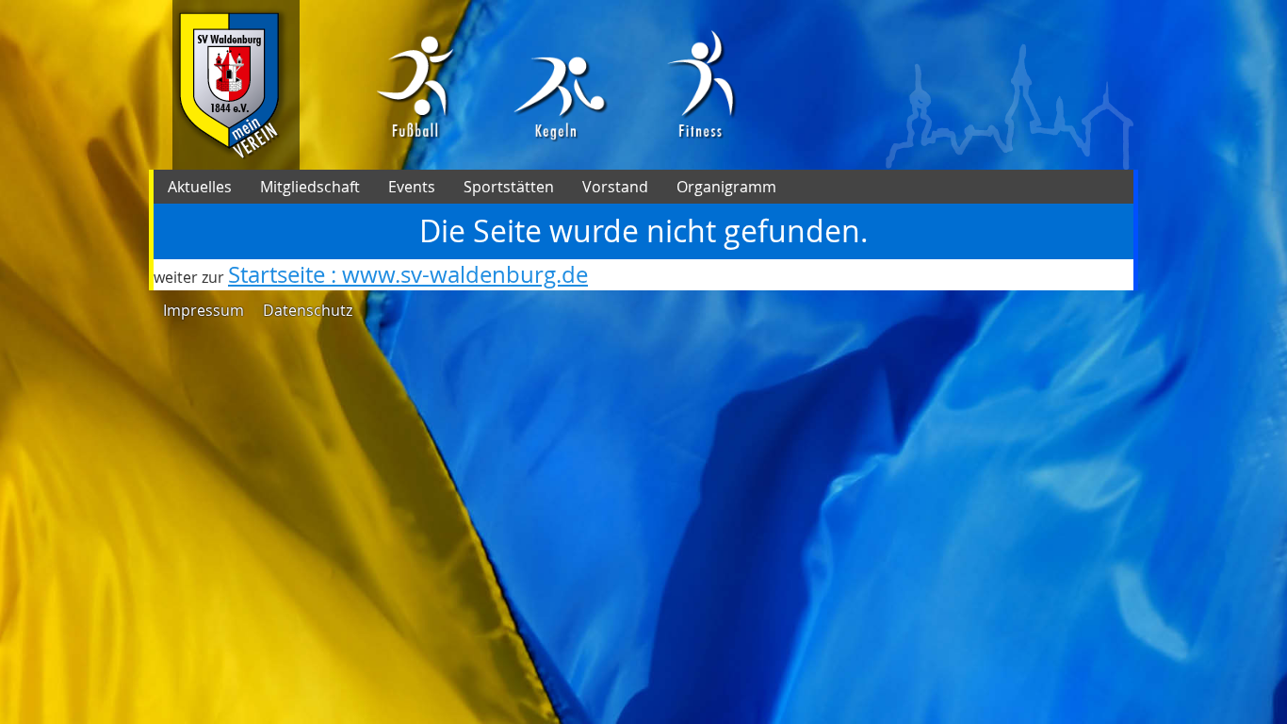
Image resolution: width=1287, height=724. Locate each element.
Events (411, 186)
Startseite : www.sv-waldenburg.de (408, 274)
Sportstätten (509, 186)
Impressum (203, 310)
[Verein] (236, 85)
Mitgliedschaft (310, 186)
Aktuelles (200, 186)
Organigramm (726, 186)
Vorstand (615, 186)
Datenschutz (307, 310)
